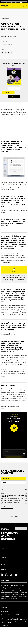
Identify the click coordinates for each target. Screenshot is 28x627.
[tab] (13, 478)
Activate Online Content (6, 561)
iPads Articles (6, 19)
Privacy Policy (4, 607)
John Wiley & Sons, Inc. (18, 618)
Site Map (3, 564)
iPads (2, 408)
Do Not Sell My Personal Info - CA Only (10, 614)
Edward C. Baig (5, 36)
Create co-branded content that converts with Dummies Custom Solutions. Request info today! (14, 1)
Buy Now (8, 92)
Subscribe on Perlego (14, 96)
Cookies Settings (4, 611)
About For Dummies (5, 554)
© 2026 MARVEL (4, 625)
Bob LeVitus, (7, 392)
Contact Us (3, 557)
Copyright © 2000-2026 (6, 618)
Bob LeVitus (13, 36)
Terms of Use (4, 604)
